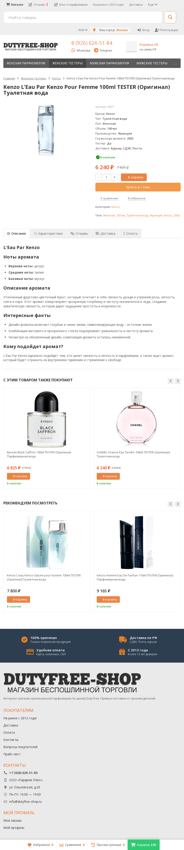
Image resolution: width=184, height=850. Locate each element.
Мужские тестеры (151, 63)
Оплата (9, 732)
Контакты (10, 740)
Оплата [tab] (132, 233)
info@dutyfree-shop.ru (25, 801)
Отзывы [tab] (82, 233)
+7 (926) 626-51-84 (23, 773)
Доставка (136, 4)
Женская (109, 215)
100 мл (120, 215)
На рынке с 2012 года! (108, 4)
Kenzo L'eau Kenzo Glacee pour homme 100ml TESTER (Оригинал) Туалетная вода (44, 577)
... (176, 63)
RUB (82, 30)
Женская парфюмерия (26, 63)
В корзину (135, 177)
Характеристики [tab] (50, 233)
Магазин (17, 4)
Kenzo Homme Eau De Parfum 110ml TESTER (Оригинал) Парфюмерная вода (135, 577)
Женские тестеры (68, 63)
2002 (177, 215)
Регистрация (169, 30)
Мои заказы (12, 820)
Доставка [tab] (108, 233)
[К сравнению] (78, 476)
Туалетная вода (137, 215)
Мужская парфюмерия (109, 63)
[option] (47, 438)
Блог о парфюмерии (73, 4)
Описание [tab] (18, 233)
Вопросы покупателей (20, 747)
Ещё (151, 4)
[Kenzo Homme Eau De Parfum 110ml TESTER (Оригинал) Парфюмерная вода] (136, 542)
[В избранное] (85, 476)
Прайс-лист (12, 754)
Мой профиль (13, 827)
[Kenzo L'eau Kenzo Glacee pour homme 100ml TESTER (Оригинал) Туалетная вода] (47, 542)
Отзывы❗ (41, 4)
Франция (156, 215)
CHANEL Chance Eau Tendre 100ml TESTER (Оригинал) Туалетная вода (133, 454)
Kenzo (115, 207)
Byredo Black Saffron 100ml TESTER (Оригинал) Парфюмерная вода (39, 454)
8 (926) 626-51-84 (91, 42)
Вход (145, 30)
